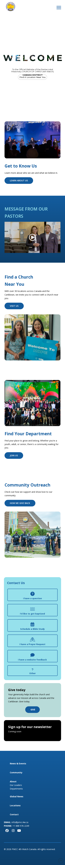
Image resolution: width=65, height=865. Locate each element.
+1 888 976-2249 (21, 825)
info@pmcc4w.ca (20, 822)
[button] (59, 7)
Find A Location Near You (33, 77)
